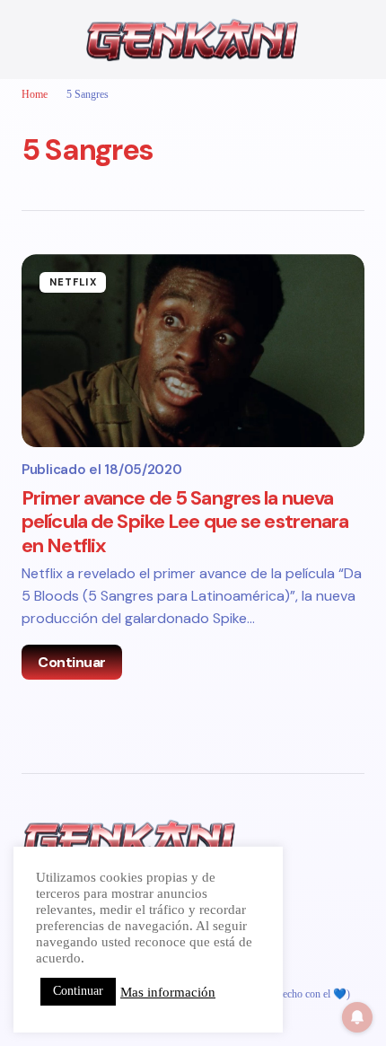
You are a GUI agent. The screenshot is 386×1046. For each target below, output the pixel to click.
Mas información (167, 992)
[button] (30, 39)
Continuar (72, 662)
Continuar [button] (78, 991)
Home (35, 94)
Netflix (73, 282)
